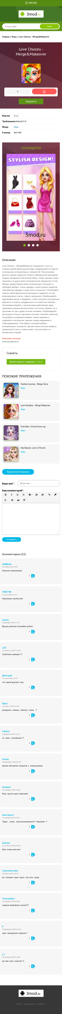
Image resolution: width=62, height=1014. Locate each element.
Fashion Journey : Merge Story (34, 384)
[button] (24, 245)
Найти (49, 26)
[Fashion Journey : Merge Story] (11, 390)
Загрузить (31, 101)
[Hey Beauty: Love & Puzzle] (11, 454)
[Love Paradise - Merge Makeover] (11, 411)
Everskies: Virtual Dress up (33, 426)
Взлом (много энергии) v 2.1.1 (26, 361)
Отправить (11, 539)
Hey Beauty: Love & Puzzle (33, 448)
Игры (16, 126)
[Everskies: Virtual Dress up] (11, 432)
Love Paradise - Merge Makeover (35, 405)
